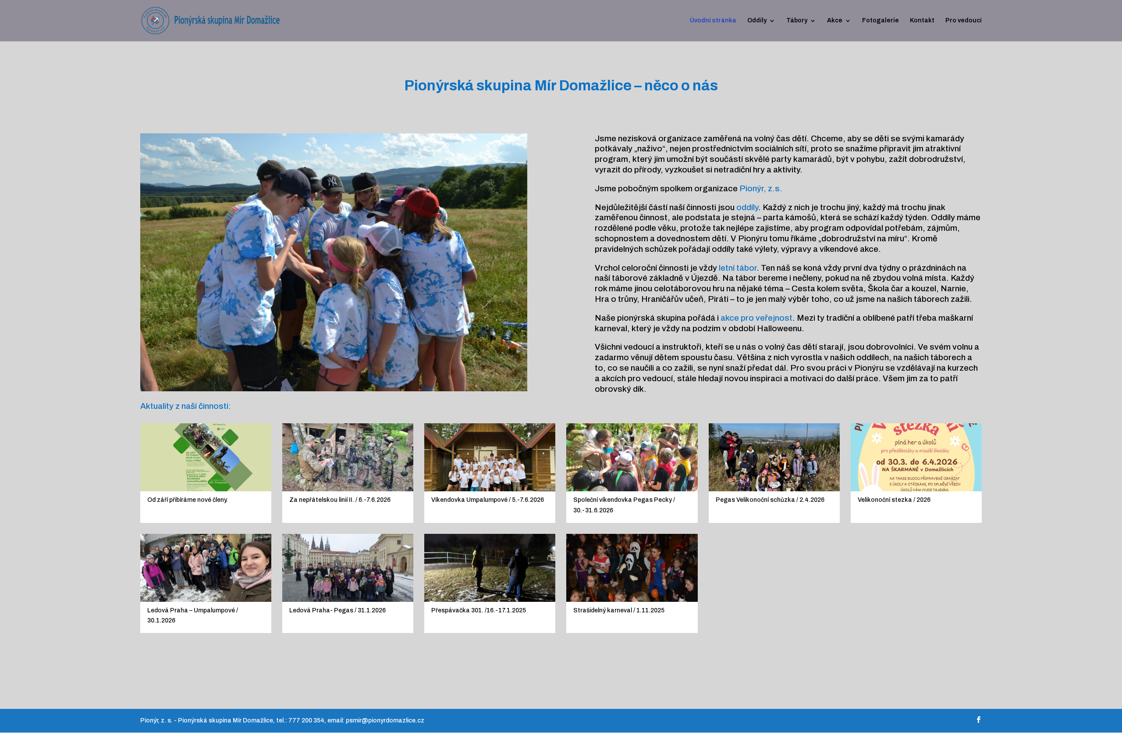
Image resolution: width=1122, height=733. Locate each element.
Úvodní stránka (713, 21)
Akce (834, 21)
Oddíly (757, 21)
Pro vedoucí (963, 21)
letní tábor (737, 267)
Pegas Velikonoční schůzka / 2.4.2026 (770, 500)
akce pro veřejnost (756, 317)
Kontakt (922, 21)
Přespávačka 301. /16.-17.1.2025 (478, 610)
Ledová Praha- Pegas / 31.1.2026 (337, 610)
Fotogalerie (880, 21)
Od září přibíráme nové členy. (187, 500)
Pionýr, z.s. (760, 188)
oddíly (747, 207)
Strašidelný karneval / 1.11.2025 (618, 610)
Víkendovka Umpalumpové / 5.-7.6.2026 (487, 500)
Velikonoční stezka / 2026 (894, 500)
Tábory (796, 21)
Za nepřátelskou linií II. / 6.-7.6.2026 (340, 500)
